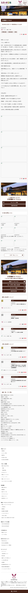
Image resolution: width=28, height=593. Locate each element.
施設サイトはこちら (13, 281)
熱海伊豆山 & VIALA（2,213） (8, 408)
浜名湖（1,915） (4, 414)
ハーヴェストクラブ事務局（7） (8, 438)
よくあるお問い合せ (5, 560)
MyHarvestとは (4, 540)
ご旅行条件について (5, 553)
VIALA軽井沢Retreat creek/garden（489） (11, 422)
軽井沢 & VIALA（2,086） (7, 421)
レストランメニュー (5, 493)
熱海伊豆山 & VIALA (15, 347)
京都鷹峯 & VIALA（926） (7, 433)
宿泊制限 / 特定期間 (5, 511)
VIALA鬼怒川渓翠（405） (7, 398)
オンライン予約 (14, 202)
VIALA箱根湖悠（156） (6, 407)
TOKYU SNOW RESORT (5, 523)
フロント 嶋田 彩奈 (7, 29)
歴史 (16, 31)
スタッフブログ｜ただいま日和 (7, 481)
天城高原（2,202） (5, 410)
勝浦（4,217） (4, 400)
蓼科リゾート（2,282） (6, 427)
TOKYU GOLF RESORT (5, 526)
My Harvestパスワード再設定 (6, 545)
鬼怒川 (13, 300)
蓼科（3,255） (4, 424)
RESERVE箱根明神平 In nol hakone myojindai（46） (13, 405)
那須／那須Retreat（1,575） (7, 395)
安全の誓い (3, 555)
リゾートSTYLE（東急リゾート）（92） (10, 440)
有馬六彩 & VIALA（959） (7, 436)
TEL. (13, 285)
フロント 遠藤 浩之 (7, 336)
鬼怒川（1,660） (4, 396)
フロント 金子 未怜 (7, 354)
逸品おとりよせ (4, 532)
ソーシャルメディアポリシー (6, 568)
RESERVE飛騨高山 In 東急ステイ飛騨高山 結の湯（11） (13, 429)
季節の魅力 (4, 31)
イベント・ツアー (4, 476)
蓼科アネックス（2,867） (6, 426)
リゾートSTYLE (4, 534)
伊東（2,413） (4, 412)
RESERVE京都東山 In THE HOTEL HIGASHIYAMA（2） (13, 434)
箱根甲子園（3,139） (5, 402)
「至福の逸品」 (4, 470)
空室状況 (3, 450)
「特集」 (3, 468)
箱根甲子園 (13, 314)
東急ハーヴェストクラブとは (6, 504)
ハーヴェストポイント (5, 513)
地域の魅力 (11, 31)
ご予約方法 (3, 506)
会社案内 (3, 562)
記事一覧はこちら (14, 255)
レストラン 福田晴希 (7, 322)
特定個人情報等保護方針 (6, 566)
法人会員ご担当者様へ (5, 459)
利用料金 (3, 508)
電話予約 (3, 455)
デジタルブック (4, 472)
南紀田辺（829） (5, 431)
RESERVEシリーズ (5, 498)
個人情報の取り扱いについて (6, 564)
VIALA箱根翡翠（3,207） (7, 403)
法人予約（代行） (4, 457)
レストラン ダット (7, 307)
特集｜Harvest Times (5, 465)
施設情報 (3, 489)
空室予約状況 (14, 205)
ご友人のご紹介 (4, 515)
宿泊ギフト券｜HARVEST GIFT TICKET (8, 517)
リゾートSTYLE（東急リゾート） (17, 361)
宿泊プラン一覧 (4, 491)
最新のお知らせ (4, 487)
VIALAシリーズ (4, 496)
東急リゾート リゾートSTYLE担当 (10, 370)
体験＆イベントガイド (5, 474)
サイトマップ (4, 551)
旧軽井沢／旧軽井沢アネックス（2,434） (10, 419)
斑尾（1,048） (4, 417)
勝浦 (12, 328)
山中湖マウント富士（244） (7, 415)
